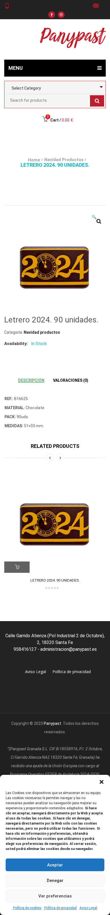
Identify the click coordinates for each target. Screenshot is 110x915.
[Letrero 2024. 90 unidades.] (55, 522)
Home (34, 159)
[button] (101, 782)
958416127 (9, 5)
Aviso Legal (88, 908)
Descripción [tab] (31, 380)
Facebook (51, 14)
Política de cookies (27, 908)
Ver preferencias (55, 896)
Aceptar (55, 865)
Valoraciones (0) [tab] (70, 380)
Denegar (55, 880)
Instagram (61, 14)
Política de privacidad (60, 908)
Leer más (17, 567)
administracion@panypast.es (98, 5)
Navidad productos (63, 159)
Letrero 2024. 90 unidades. (55, 580)
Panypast (52, 723)
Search (97, 101)
